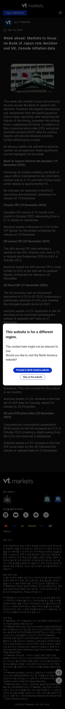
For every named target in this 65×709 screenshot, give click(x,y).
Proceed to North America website (32, 370)
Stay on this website (32, 377)
